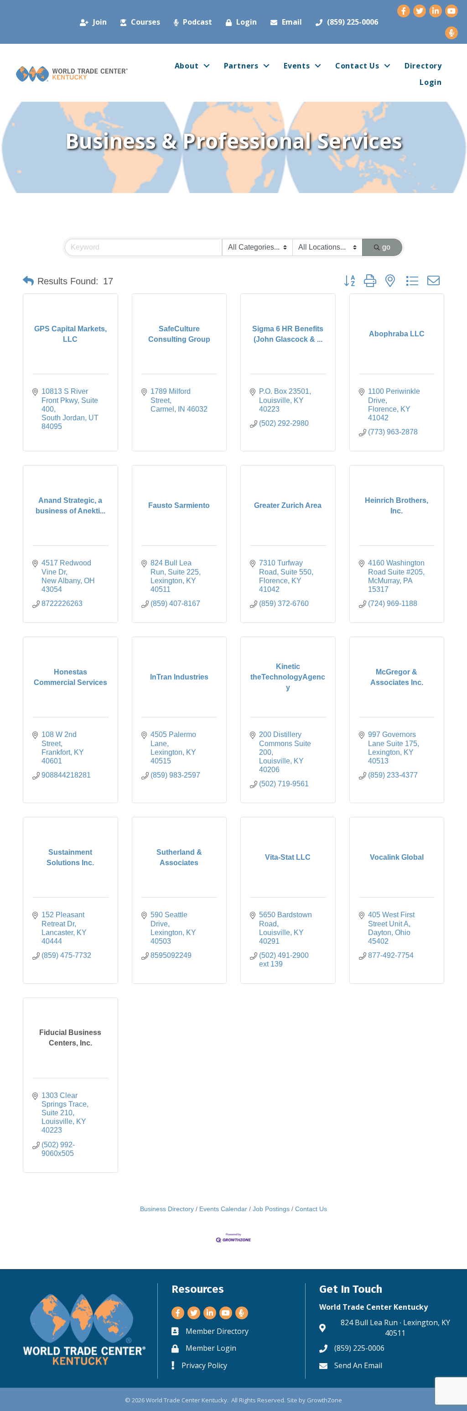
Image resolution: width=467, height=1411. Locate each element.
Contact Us (357, 66)
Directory (423, 66)
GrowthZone (324, 1400)
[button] (28, 281)
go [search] (386, 247)
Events (297, 66)
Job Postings (271, 1209)
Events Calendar (223, 1209)
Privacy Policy (204, 1365)
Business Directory (167, 1209)
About (187, 66)
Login (431, 82)
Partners (241, 66)
